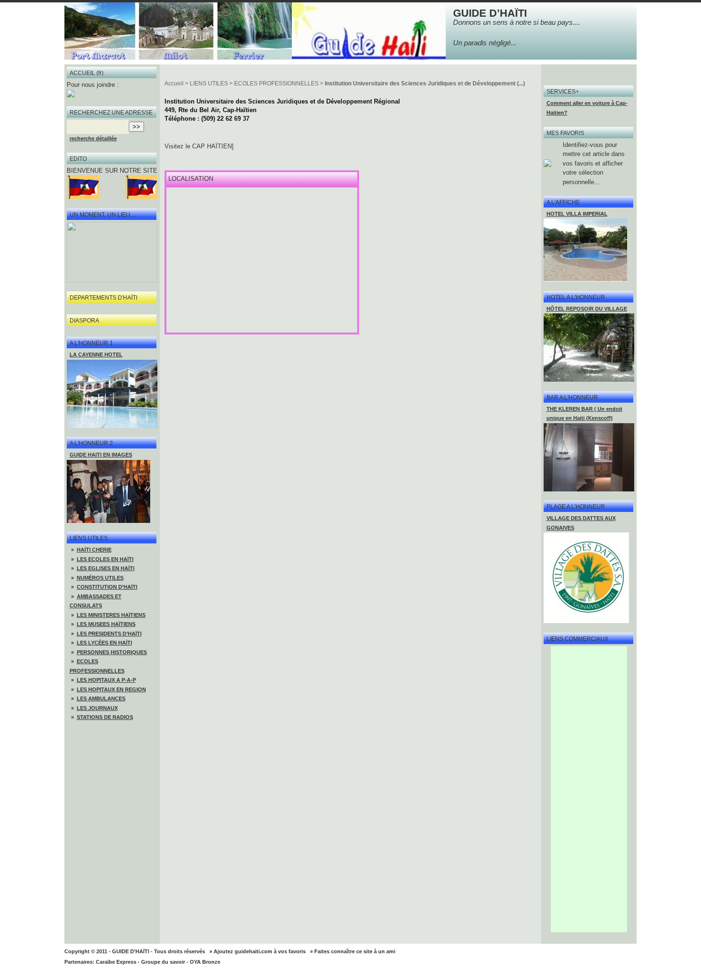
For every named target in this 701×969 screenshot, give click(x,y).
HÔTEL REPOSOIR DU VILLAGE (586, 309)
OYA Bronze (205, 962)
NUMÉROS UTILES (100, 578)
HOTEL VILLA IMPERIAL (577, 214)
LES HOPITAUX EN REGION (111, 689)
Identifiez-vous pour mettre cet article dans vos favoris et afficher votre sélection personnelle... (594, 163)
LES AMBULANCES (101, 698)
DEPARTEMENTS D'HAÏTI (103, 297)
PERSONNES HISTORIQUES (112, 652)
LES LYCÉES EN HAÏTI (104, 643)
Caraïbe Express (116, 962)
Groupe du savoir (163, 962)
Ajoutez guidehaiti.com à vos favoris (260, 951)
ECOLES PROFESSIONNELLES (276, 83)
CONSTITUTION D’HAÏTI (107, 587)
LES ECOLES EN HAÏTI (105, 559)
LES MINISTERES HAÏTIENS (111, 615)
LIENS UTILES (209, 83)
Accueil (174, 83)
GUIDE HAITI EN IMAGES (101, 455)
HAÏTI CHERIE (94, 549)
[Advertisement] (589, 789)
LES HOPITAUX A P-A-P (106, 680)
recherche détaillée (93, 138)
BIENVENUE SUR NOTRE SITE (112, 170)
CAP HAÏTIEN (212, 146)
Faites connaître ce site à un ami (354, 951)
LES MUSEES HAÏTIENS (106, 624)
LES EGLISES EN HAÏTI (105, 568)
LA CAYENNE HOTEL (96, 354)
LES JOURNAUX (97, 708)
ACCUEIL (82, 73)
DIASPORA (84, 320)
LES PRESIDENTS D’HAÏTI (109, 633)
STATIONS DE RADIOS (105, 717)
